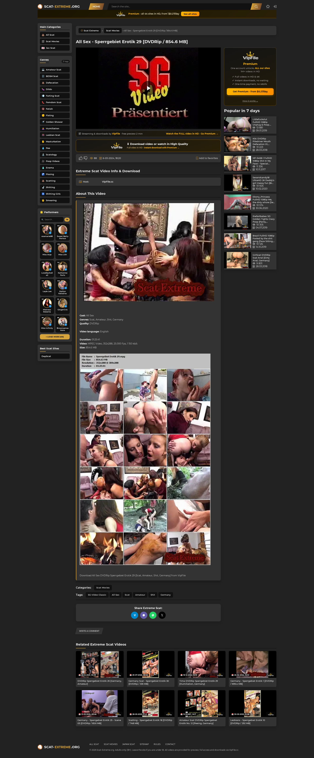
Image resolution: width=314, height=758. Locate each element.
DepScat (46, 356)
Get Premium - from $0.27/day (250, 91)
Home (96, 6)
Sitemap (144, 744)
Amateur (140, 594)
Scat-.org (62, 6)
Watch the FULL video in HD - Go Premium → (192, 133)
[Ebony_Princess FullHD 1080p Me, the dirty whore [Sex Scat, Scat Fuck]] (237, 202)
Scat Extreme (91, 30)
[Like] (80, 158)
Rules (157, 744)
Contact (170, 744)
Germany (166, 594)
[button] (268, 6)
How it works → (250, 101)
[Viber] (143, 615)
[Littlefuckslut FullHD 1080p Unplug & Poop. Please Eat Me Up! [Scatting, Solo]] (237, 125)
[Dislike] (85, 158)
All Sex (115, 594)
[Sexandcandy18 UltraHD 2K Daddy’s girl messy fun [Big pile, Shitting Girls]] (237, 183)
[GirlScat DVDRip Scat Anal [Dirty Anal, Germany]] (237, 260)
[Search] (256, 6)
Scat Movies (112, 30)
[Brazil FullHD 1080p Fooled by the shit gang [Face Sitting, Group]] (237, 241)
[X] (162, 615)
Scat (127, 594)
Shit (153, 594)
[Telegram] (134, 615)
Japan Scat (128, 744)
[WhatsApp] (153, 615)
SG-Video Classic (97, 594)
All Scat (94, 744)
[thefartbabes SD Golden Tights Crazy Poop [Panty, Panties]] (237, 222)
